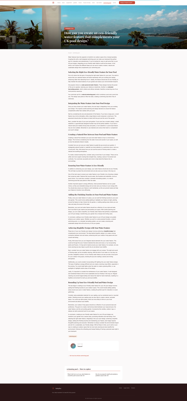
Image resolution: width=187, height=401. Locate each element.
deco (63, 2)
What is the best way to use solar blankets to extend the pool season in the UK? (79, 374)
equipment (69, 2)
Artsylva (58, 388)
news (93, 2)
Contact (133, 388)
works (114, 2)
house (80, 2)
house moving (86, 2)
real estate (99, 2)
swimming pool (107, 2)
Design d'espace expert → (127, 2)
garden (75, 2)
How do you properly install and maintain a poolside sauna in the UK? (107, 374)
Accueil (70, 52)
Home (58, 2)
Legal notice (126, 388)
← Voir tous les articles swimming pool (78, 355)
